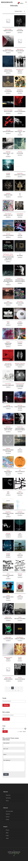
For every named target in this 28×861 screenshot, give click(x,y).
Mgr (20, 448)
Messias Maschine (19, 513)
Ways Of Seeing (20, 303)
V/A (20, 254)
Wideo (7, 832)
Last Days (20, 321)
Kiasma (8, 555)
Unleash (20, 235)
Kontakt (7, 819)
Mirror (8, 658)
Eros (8, 493)
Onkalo (20, 535)
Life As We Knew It (20, 471)
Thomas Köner (20, 173)
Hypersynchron (8, 303)
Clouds (20, 553)
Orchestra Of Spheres (8, 657)
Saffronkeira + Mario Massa (20, 363)
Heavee (8, 321)
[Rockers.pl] (7, 2)
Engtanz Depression (8, 131)
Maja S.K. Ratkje (8, 677)
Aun (20, 193)
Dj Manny (20, 677)
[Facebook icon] (14, 855)
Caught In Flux (8, 618)
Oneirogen (8, 173)
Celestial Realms (8, 638)
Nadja (8, 491)
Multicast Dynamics (8, 69)
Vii (20, 195)
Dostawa (7, 816)
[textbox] (14, 701)
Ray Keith (8, 405)
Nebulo (20, 491)
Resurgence (20, 91)
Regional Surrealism (8, 385)
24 (12, 690)
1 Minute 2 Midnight (20, 638)
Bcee (20, 470)
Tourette (8, 535)
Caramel (20, 343)
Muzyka (7, 830)
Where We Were (8, 195)
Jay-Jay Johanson (8, 213)
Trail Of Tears (19, 405)
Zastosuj (6, 705)
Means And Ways (20, 50)
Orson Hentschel (8, 363)
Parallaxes (20, 493)
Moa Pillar (20, 657)
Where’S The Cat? (8, 215)
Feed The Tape (8, 365)
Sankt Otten (8, 130)
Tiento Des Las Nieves (19, 174)
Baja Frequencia (6, 254)
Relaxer (20, 595)
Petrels (20, 533)
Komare (19, 617)
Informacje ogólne (9, 811)
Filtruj (5, 731)
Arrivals (20, 71)
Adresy (7, 800)
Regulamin (8, 814)
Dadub (8, 301)
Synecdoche (20, 30)
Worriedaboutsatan (19, 69)
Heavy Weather (8, 111)
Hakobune (8, 448)
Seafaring (20, 323)
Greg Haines (8, 193)
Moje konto (8, 795)
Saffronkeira (20, 29)
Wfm (8, 323)
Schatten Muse (20, 278)
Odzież (7, 838)
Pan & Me (20, 151)
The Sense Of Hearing (19, 618)
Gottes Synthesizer (20, 111)
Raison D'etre (8, 278)
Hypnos (8, 174)
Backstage (20, 215)
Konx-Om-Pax (20, 301)
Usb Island (20, 555)
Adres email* (5, 748)
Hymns (20, 658)
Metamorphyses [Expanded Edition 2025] (8, 281)
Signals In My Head (20, 679)
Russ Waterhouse (20, 637)
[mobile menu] (26, 2)
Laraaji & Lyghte (8, 637)
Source (20, 575)
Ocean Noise (20, 153)
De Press (8, 470)
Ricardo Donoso (8, 49)
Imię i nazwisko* (6, 743)
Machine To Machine (8, 50)
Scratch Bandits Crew (9, 255)
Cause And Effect (19, 365)
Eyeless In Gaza (8, 617)
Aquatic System (8, 71)
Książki (7, 835)
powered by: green (14, 853)
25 (15, 690)
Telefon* (5, 754)
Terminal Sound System (20, 383)
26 (18, 690)
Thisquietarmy (8, 89)
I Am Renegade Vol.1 (8, 406)
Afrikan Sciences (20, 49)
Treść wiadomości (6, 760)
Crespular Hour (8, 679)
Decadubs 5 (20, 255)
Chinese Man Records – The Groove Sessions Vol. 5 (8, 258)
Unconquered (8, 91)
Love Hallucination (8, 235)
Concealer (20, 597)
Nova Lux (20, 450)
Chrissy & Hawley (8, 30)
